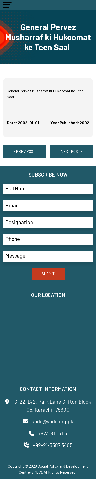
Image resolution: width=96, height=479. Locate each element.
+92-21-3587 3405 (53, 445)
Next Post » (72, 151)
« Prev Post (24, 151)
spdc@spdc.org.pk (52, 421)
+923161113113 (52, 433)
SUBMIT (48, 273)
